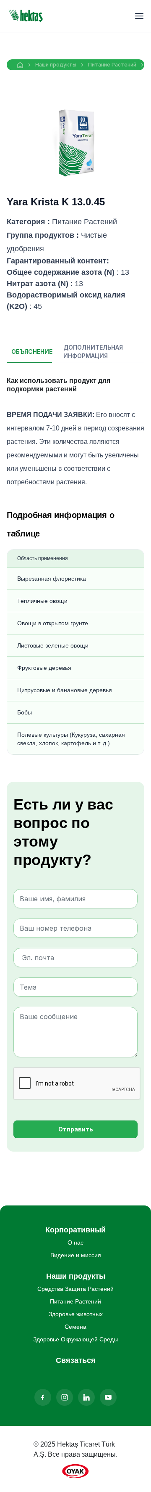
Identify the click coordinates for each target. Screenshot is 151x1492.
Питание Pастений (112, 64)
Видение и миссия (75, 1255)
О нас (75, 1242)
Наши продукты (55, 64)
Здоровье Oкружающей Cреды (75, 1339)
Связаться (76, 1360)
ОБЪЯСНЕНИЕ (31, 351)
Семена (75, 1326)
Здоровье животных (76, 1314)
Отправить (75, 1129)
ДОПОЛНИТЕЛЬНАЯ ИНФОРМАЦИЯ (83, 351)
